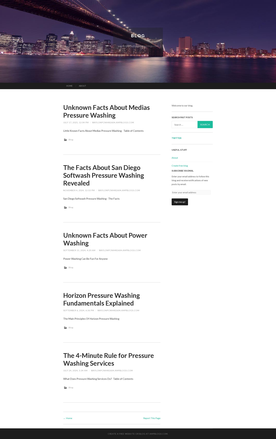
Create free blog (180, 165)
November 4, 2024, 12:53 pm (79, 190)
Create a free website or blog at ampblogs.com (138, 434)
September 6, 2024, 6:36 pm (78, 310)
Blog (138, 35)
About (82, 86)
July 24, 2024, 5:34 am (75, 370)
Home (69, 86)
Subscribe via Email (183, 171)
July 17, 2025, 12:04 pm (76, 122)
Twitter (176, 138)
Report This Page (151, 418)
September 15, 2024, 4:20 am (79, 250)
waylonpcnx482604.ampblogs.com (113, 122)
